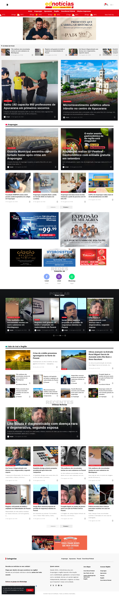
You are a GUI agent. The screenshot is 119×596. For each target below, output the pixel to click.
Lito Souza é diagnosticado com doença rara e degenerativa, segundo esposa (54, 50)
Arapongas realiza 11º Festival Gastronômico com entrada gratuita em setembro (86, 155)
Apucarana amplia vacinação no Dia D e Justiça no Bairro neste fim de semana (88, 105)
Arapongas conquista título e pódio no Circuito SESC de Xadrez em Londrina (45, 196)
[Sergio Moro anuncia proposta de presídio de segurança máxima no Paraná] (65, 379)
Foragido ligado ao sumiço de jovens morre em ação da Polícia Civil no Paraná (73, 508)
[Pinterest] (59, 585)
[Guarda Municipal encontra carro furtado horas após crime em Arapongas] (65, 393)
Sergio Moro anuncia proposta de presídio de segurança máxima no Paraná (44, 508)
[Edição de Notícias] (59, 4)
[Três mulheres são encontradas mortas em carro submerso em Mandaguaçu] (10, 379)
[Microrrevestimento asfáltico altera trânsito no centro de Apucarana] (38, 393)
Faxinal (20, 396)
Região (8, 369)
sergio (8, 116)
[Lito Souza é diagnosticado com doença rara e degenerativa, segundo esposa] (39, 52)
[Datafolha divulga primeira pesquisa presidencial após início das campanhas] (73, 52)
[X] (53, 585)
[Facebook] (47, 279)
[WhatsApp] (71, 279)
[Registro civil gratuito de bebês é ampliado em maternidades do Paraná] (5, 52)
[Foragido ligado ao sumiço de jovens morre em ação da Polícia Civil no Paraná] (93, 379)
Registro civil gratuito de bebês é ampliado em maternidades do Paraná (21, 50)
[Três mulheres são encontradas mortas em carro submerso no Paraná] (107, 52)
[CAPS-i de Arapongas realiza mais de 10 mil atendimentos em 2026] (101, 183)
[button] (30, 590)
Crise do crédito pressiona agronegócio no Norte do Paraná (45, 355)
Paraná (10, 319)
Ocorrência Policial (11, 101)
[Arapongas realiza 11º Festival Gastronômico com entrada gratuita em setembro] (93, 393)
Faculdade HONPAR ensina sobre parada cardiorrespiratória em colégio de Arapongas (17, 196)
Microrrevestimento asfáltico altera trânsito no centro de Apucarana (51, 391)
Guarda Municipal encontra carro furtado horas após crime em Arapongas (29, 155)
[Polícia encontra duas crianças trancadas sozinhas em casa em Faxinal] (10, 393)
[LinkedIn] (61, 585)
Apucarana (67, 97)
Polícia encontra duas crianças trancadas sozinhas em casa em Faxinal (99, 508)
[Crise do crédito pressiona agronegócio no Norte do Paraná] (17, 360)
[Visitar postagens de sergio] (5, 117)
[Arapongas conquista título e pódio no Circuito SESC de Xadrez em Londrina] (45, 183)
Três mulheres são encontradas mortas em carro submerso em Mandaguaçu (99, 470)
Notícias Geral (66, 314)
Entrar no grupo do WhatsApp (16, 581)
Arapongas (11, 148)
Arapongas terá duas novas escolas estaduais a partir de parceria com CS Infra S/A (73, 196)
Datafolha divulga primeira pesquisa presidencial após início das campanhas (89, 50)
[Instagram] (59, 279)
